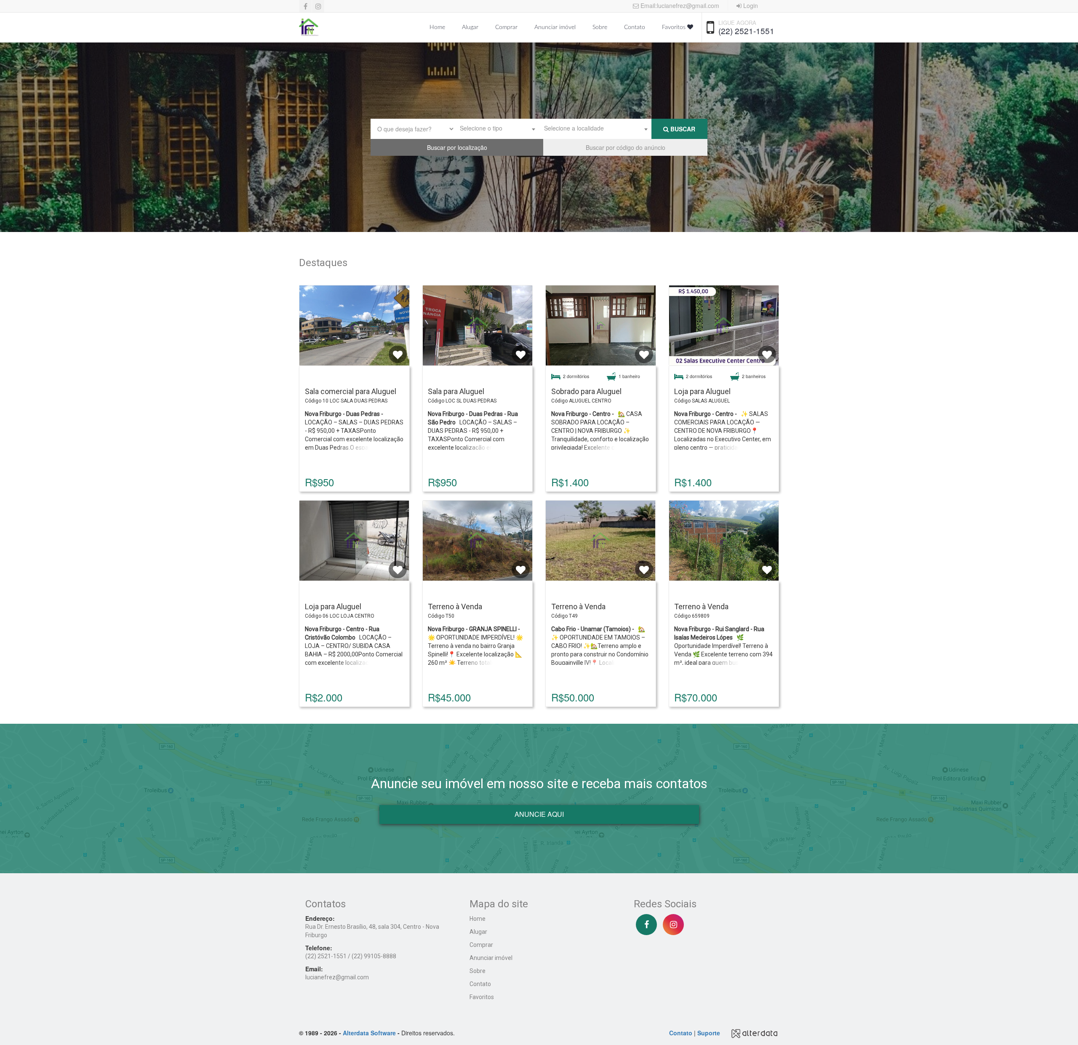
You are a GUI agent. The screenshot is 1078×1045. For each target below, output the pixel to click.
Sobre (599, 27)
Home (437, 27)
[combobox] (497, 129)
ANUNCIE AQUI (539, 814)
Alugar (470, 27)
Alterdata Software (369, 1033)
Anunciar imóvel (555, 27)
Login (750, 5)
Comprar (506, 27)
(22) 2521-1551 (746, 30)
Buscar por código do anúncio (625, 147)
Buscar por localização (457, 147)
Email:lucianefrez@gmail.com (679, 5)
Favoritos (674, 27)
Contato (634, 27)
